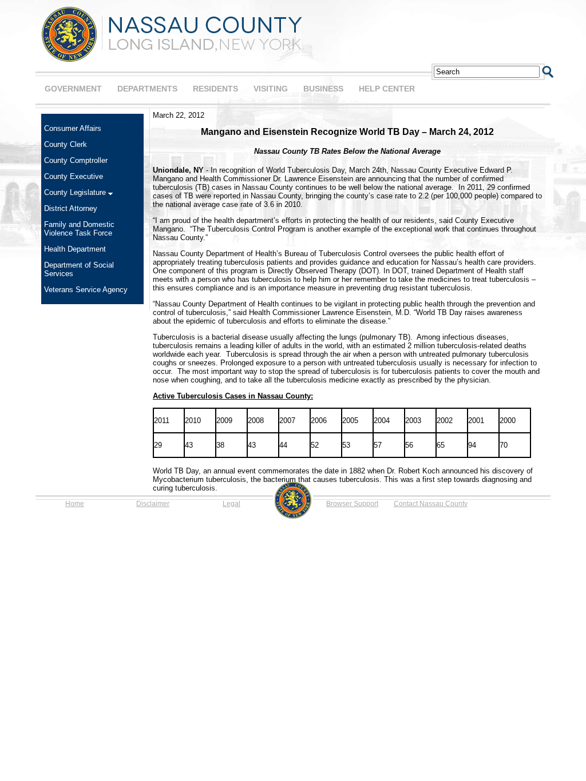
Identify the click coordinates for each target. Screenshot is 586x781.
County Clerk (65, 144)
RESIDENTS (215, 88)
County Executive (73, 176)
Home (74, 504)
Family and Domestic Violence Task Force (79, 228)
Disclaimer (152, 504)
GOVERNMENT (73, 88)
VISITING (271, 88)
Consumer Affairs (72, 128)
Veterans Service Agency (86, 289)
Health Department (75, 249)
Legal (231, 504)
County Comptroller (76, 160)
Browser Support (352, 504)
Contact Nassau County (431, 504)
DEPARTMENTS (147, 88)
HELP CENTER (387, 88)
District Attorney (70, 208)
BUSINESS (323, 88)
